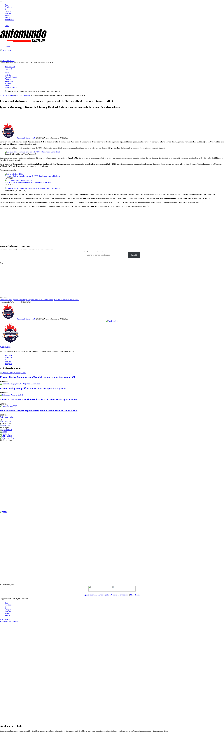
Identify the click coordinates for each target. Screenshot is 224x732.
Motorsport (9, 81)
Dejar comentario (6, 417)
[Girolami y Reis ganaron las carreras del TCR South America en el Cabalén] (14, 174)
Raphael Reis (33, 300)
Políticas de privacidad (119, 595)
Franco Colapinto (11, 77)
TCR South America (22, 95)
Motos (7, 85)
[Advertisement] (112, 116)
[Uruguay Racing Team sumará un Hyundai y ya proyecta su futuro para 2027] (13, 373)
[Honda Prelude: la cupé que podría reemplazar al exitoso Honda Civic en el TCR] (8, 406)
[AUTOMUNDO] (23, 42)
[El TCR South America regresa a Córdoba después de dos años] (18, 180)
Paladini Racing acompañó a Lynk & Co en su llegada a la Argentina (33, 388)
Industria (8, 83)
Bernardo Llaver (6, 300)
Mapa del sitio (135, 595)
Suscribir (134, 255)
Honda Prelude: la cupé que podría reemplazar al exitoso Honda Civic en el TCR (38, 410)
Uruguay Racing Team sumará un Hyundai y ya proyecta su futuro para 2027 (37, 377)
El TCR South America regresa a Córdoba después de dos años (28, 182)
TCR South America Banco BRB (66, 300)
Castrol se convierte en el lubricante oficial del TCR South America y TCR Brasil (38, 399)
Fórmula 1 (8, 79)
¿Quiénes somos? (11, 87)
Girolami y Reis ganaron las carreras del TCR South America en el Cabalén (32, 176)
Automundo (21, 138)
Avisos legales (103, 595)
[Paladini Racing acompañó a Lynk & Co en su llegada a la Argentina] (20, 384)
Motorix (8, 75)
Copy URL (26, 302)
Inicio (7, 73)
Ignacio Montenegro (20, 300)
